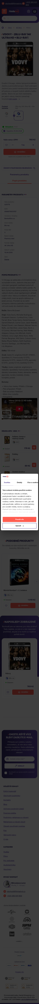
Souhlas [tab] (7, 482)
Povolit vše (19, 519)
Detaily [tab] (19, 482)
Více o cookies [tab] (32, 482)
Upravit (18, 526)
